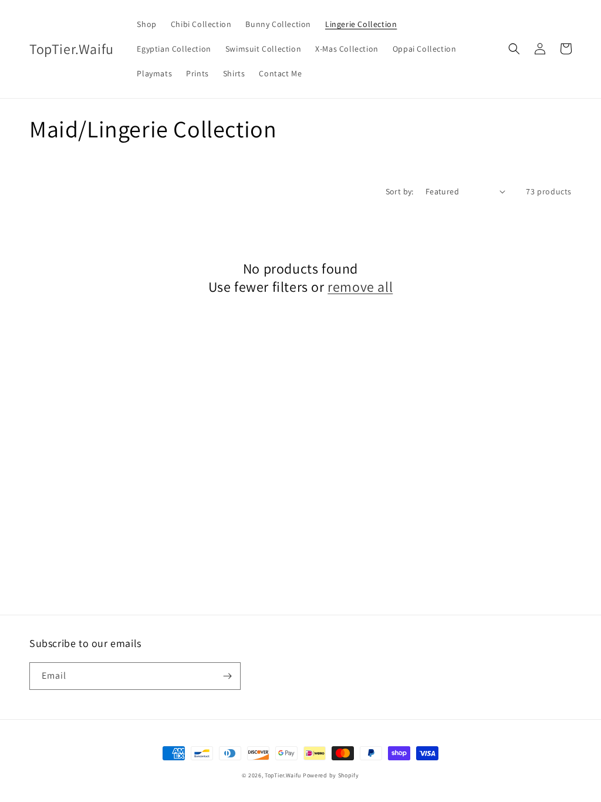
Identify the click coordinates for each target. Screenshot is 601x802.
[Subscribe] (227, 676)
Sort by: (400, 191)
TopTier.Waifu (283, 775)
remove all (360, 287)
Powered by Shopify (331, 775)
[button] (514, 49)
